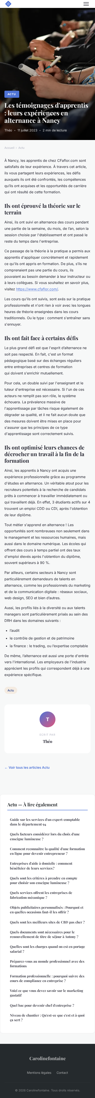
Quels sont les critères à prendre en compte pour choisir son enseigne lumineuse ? (43, 880)
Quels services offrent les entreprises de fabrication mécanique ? (41, 894)
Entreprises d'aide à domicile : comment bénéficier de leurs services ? (41, 865)
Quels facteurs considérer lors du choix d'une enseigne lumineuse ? (45, 836)
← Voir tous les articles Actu (26, 767)
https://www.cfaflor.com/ (37, 289)
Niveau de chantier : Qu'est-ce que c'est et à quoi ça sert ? (47, 1017)
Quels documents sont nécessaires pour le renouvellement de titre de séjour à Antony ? (44, 934)
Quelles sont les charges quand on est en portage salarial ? (47, 948)
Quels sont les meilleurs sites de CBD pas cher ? (47, 922)
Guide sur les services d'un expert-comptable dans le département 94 (45, 821)
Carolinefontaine (47, 1058)
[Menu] (86, 3)
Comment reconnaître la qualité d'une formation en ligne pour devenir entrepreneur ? (47, 851)
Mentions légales (39, 1072)
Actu (12, 94)
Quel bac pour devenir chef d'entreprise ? (42, 1005)
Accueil (9, 147)
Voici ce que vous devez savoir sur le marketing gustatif (46, 992)
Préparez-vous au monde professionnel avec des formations (47, 963)
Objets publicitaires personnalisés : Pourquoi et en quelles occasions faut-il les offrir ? (46, 909)
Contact (62, 1072)
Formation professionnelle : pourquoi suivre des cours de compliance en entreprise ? (47, 978)
